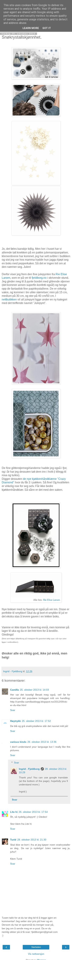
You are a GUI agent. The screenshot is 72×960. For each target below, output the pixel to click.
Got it (46, 28)
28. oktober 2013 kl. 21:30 (31, 839)
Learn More (31, 28)
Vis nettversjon (36, 953)
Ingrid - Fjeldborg (29, 768)
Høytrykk (15, 721)
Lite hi (14, 811)
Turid (13, 839)
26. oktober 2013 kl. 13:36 (41, 741)
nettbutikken (9, 299)
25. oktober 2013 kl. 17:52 (36, 721)
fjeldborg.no (39, 277)
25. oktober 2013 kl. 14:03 (34, 689)
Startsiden (36, 947)
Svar (12, 710)
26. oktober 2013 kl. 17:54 (33, 811)
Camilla (14, 689)
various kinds (18, 741)
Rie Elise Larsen (51, 600)
